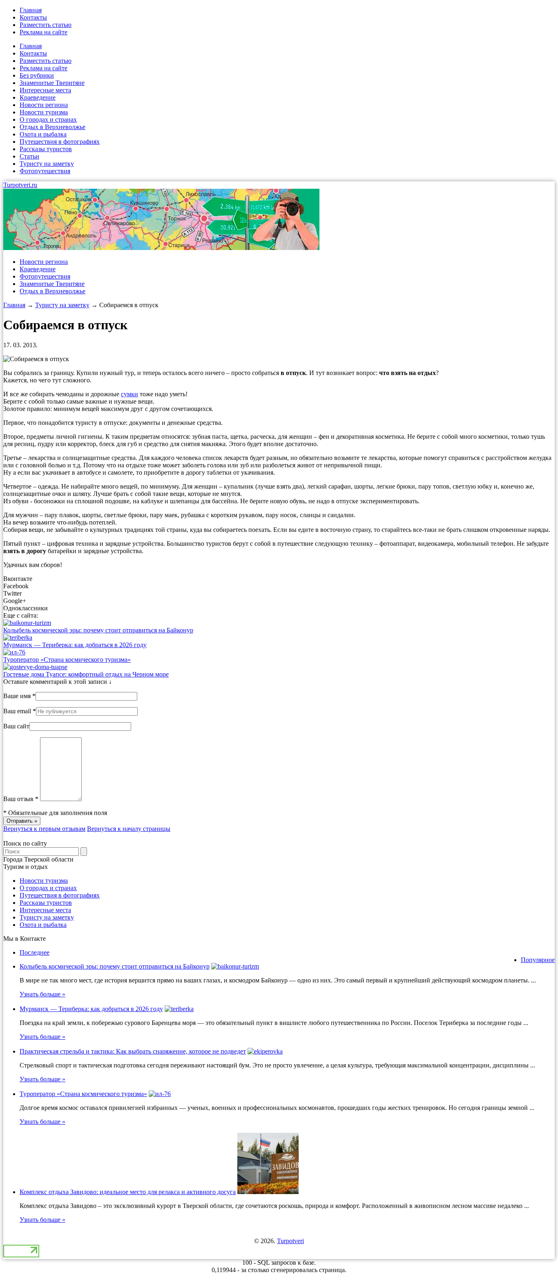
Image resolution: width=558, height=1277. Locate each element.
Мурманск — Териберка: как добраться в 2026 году (75, 644)
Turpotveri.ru (20, 184)
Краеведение (38, 97)
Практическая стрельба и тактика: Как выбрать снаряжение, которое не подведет (133, 1051)
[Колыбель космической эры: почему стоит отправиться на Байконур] (27, 622)
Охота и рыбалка (43, 134)
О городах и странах (48, 119)
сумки (129, 394)
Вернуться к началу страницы (128, 828)
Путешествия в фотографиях (60, 141)
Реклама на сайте (43, 32)
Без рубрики (37, 75)
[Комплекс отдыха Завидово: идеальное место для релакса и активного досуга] (268, 1191)
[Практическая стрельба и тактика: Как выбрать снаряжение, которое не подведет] (265, 1051)
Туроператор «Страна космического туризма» (67, 659)
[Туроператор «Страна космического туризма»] (14, 652)
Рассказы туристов (46, 148)
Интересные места (45, 90)
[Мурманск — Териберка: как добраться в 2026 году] (17, 637)
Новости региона (44, 104)
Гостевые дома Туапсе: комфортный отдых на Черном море (86, 674)
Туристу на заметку (47, 163)
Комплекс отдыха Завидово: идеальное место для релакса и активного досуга (128, 1191)
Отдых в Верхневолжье (52, 126)
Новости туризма (44, 112)
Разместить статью (45, 24)
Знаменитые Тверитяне (52, 82)
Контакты (33, 17)
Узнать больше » (42, 994)
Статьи (29, 156)
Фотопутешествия (45, 170)
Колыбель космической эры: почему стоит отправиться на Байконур (98, 630)
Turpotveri (290, 1240)
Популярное (538, 959)
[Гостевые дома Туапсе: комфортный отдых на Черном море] (35, 666)
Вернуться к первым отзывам (44, 828)
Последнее (34, 952)
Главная (31, 10)
